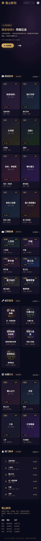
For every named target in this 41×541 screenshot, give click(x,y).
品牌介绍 (17, 523)
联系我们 (17, 526)
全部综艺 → (36, 301)
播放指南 (9, 523)
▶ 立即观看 (7, 45)
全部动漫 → (36, 375)
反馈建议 (9, 526)
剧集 (3, 526)
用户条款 (9, 531)
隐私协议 (9, 529)
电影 (3, 523)
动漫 (3, 531)
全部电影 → (36, 76)
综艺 (3, 529)
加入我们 (17, 529)
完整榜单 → (36, 452)
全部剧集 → (36, 232)
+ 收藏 (19, 45)
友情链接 (17, 531)
